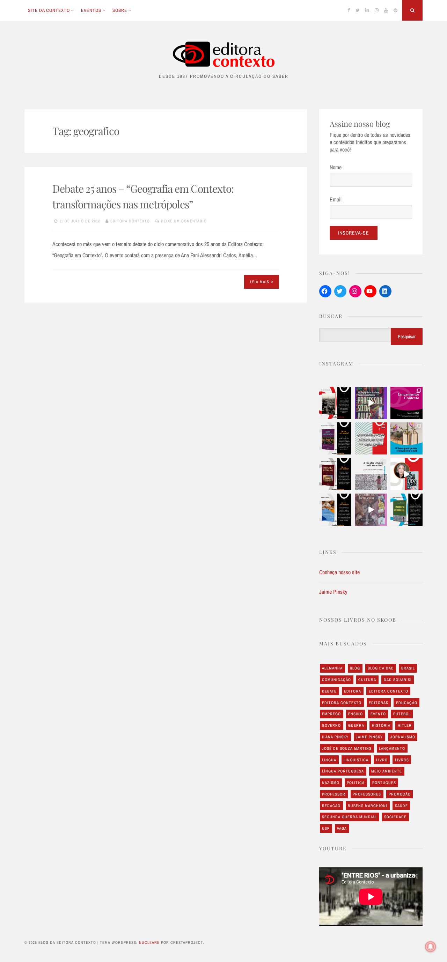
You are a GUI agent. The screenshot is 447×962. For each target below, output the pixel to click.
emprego (331, 713)
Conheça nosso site (339, 572)
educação (406, 702)
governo (331, 725)
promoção (400, 794)
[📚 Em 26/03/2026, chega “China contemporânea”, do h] (335, 438)
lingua (329, 759)
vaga (342, 828)
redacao (331, 805)
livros (402, 759)
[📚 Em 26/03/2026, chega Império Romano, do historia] (335, 474)
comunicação (336, 679)
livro (382, 759)
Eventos (91, 10)
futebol (402, 713)
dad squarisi (398, 679)
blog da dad (381, 668)
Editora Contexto (130, 221)
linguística (356, 759)
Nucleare (149, 942)
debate (329, 691)
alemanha (332, 668)
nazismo (330, 782)
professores (367, 794)
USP (326, 828)
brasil (408, 668)
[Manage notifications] (430, 946)
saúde (401, 805)
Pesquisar (407, 336)
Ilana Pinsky (335, 736)
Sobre (119, 10)
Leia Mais (259, 281)
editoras (378, 702)
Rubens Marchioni (367, 805)
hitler (405, 725)
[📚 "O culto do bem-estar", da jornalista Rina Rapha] (371, 510)
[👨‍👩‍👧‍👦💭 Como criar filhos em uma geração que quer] (371, 438)
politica (356, 782)
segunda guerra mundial (349, 816)
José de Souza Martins (347, 748)
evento (378, 713)
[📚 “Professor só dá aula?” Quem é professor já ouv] (371, 403)
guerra (356, 725)
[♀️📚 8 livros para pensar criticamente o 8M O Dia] (406, 438)
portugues (384, 782)
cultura (367, 679)
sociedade (395, 816)
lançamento (392, 748)
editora (352, 691)
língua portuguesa (343, 771)
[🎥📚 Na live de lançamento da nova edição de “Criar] (406, 474)
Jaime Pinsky (333, 591)
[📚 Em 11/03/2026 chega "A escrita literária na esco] (335, 510)
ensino (355, 713)
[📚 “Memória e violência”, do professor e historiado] (406, 510)
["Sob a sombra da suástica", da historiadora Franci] (335, 403)
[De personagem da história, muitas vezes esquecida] (371, 474)
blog (355, 668)
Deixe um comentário (184, 221)
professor (333, 794)
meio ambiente (386, 771)
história (381, 725)
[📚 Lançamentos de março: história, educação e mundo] (406, 403)
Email (336, 199)
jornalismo (402, 736)
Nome (336, 167)
